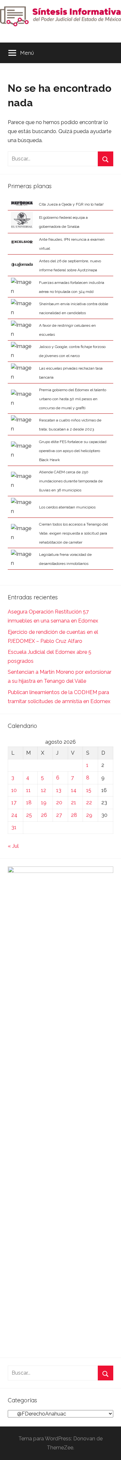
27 (59, 815)
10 (14, 790)
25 (29, 815)
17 (13, 802)
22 (89, 802)
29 (89, 815)
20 (59, 802)
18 (29, 802)
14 (73, 790)
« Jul (13, 846)
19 (43, 802)
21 (73, 802)
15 (88, 790)
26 (44, 815)
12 (43, 790)
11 (28, 790)
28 (74, 815)
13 (58, 790)
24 (14, 815)
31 (13, 827)
